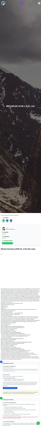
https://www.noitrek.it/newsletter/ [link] (24, 334)
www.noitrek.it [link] (8, 324)
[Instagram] (23, 3)
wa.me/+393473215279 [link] (18, 313)
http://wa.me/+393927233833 (14, 314)
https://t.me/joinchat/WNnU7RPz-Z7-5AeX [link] (16, 327)
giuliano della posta (8, 243)
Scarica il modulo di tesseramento (10, 388)
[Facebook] (20, 3)
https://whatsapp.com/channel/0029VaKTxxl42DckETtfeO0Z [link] (12, 326)
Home (2, 215)
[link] (7, 330)
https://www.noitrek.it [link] (9, 340)
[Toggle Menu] (39, 3)
